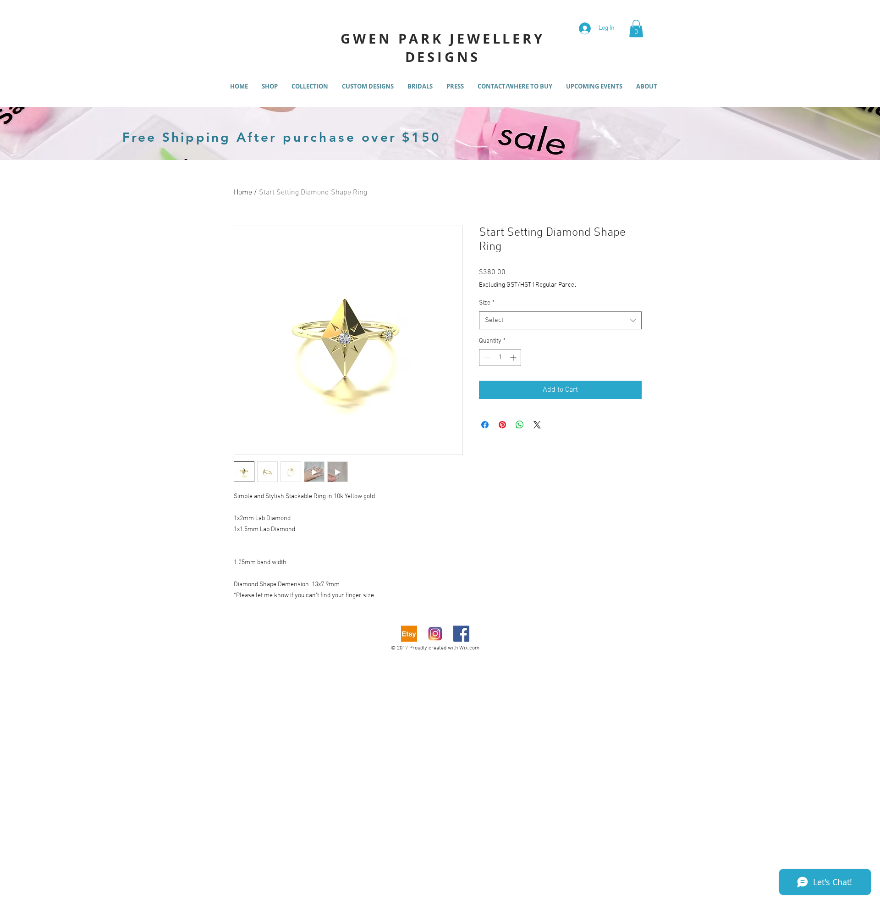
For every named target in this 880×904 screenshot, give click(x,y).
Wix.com (469, 648)
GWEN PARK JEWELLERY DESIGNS (442, 47)
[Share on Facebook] (484, 424)
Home (243, 192)
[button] (636, 28)
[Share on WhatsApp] (519, 424)
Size (487, 303)
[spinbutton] (500, 357)
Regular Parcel (555, 285)
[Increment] (514, 357)
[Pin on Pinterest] (502, 424)
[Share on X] (537, 424)
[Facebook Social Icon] (461, 634)
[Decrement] (486, 357)
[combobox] (560, 320)
